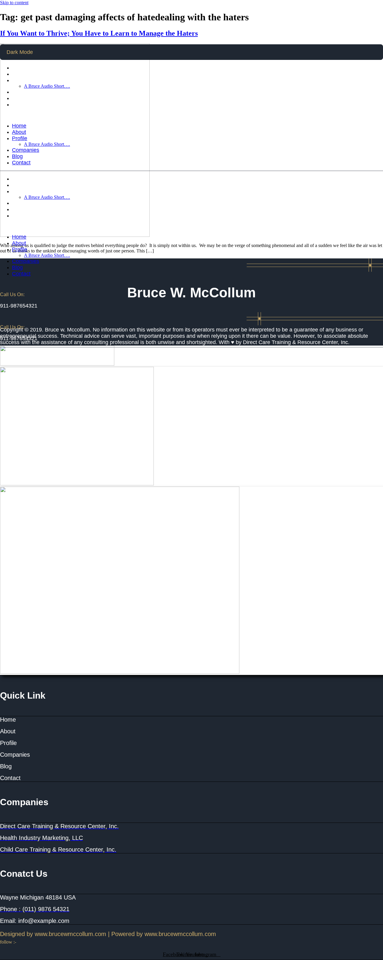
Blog (17, 98)
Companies (25, 92)
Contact (21, 104)
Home (19, 68)
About (19, 74)
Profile (19, 80)
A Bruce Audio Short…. (47, 86)
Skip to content (14, 2)
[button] (191, 115)
